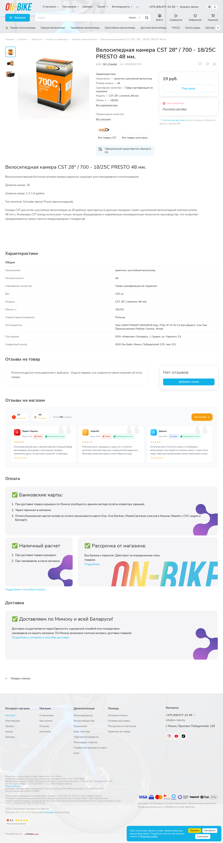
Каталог (10, 715)
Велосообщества (84, 721)
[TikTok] (183, 736)
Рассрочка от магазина (122, 726)
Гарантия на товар (119, 731)
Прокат (9, 726)
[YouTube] (176, 736)
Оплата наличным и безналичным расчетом (190, 803)
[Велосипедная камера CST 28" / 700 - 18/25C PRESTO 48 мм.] (53, 83)
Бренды (10, 737)
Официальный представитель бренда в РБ (128, 150)
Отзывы (44, 726)
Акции (9, 731)
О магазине (47, 715)
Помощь (113, 708)
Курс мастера (82, 731)
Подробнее (91, 564)
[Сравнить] (207, 63)
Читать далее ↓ (21, 457)
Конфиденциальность (150, 807)
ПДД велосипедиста (86, 737)
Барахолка (80, 726)
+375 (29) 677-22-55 (162, 6)
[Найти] (147, 18)
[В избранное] (200, 63)
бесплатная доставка (174, 120)
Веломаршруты (83, 715)
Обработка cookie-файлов (179, 807)
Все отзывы (200, 417)
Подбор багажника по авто (90, 748)
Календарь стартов (85, 742)
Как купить (46, 721)
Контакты (45, 731)
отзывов (48, 812)
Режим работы (12, 786)
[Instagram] (169, 736)
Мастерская (12, 721)
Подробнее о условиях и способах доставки (40, 637)
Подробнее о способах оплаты (25, 589)
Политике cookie (148, 836)
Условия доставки (119, 721)
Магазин (45, 708)
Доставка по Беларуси (151, 803)
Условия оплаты (118, 715)
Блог (77, 753)
